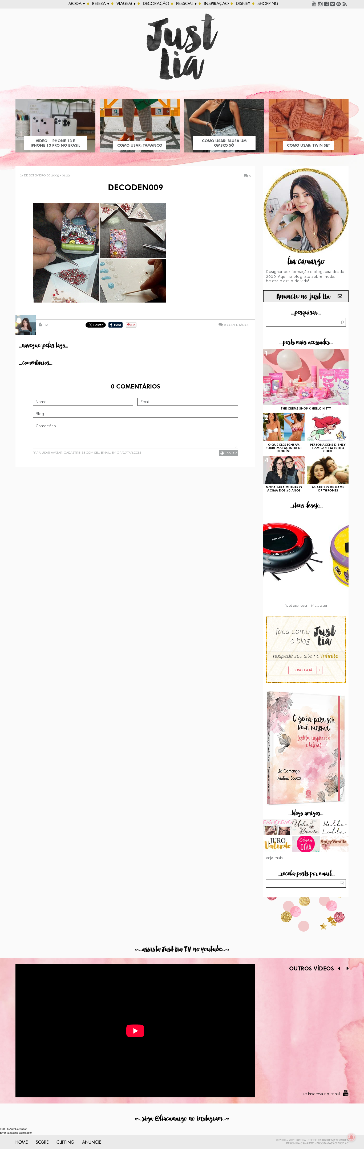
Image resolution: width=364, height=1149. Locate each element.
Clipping (65, 1142)
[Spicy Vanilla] (334, 844)
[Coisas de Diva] (306, 844)
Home (21, 1142)
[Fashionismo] (277, 827)
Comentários (236, 324)
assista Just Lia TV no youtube (182, 949)
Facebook (326, 3)
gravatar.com (129, 452)
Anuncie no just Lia (303, 296)
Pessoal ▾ (186, 4)
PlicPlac (343, 1143)
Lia (45, 325)
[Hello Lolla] (334, 827)
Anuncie (91, 1142)
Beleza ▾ (100, 4)
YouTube (314, 3)
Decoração (156, 4)
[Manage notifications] (351, 1137)
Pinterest (338, 3)
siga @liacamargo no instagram (182, 1118)
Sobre (42, 1142)
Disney (243, 4)
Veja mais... (276, 858)
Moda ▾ (76, 4)
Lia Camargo (305, 1143)
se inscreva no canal (321, 1094)
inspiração (216, 4)
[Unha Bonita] (306, 827)
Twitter (332, 3)
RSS (344, 3)
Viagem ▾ (126, 4)
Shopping (267, 4)
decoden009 (135, 188)
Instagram (320, 3)
